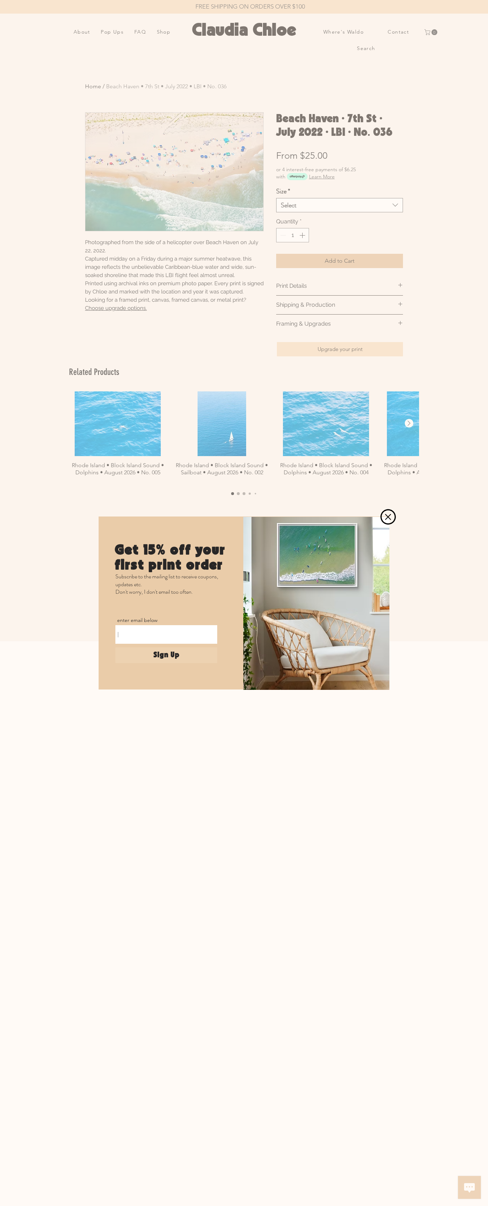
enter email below (137, 620)
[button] (388, 517)
